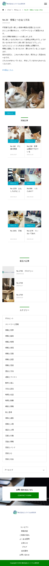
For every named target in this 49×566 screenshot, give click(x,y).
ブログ (24, 547)
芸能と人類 (9, 424)
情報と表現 (9, 348)
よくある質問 (24, 539)
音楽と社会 (9, 459)
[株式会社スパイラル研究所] (13, 4)
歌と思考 (8, 412)
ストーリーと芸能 (12, 324)
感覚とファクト (11, 377)
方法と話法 (9, 389)
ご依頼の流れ (24, 535)
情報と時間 (9, 342)
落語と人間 (9, 430)
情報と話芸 (9, 359)
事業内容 (24, 531)
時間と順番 (9, 400)
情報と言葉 (9, 354)
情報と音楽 (9, 365)
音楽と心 (8, 453)
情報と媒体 (9, 336)
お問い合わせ (24, 555)
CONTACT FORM (24, 495)
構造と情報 (9, 406)
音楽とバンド (10, 447)
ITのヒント (10, 113)
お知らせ (24, 543)
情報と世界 (9, 330)
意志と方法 (9, 371)
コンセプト (24, 527)
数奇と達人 (9, 383)
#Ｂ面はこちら (7, 70)
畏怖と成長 (9, 418)
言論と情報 (9, 441)
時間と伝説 (9, 395)
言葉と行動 (9, 436)
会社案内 (24, 551)
